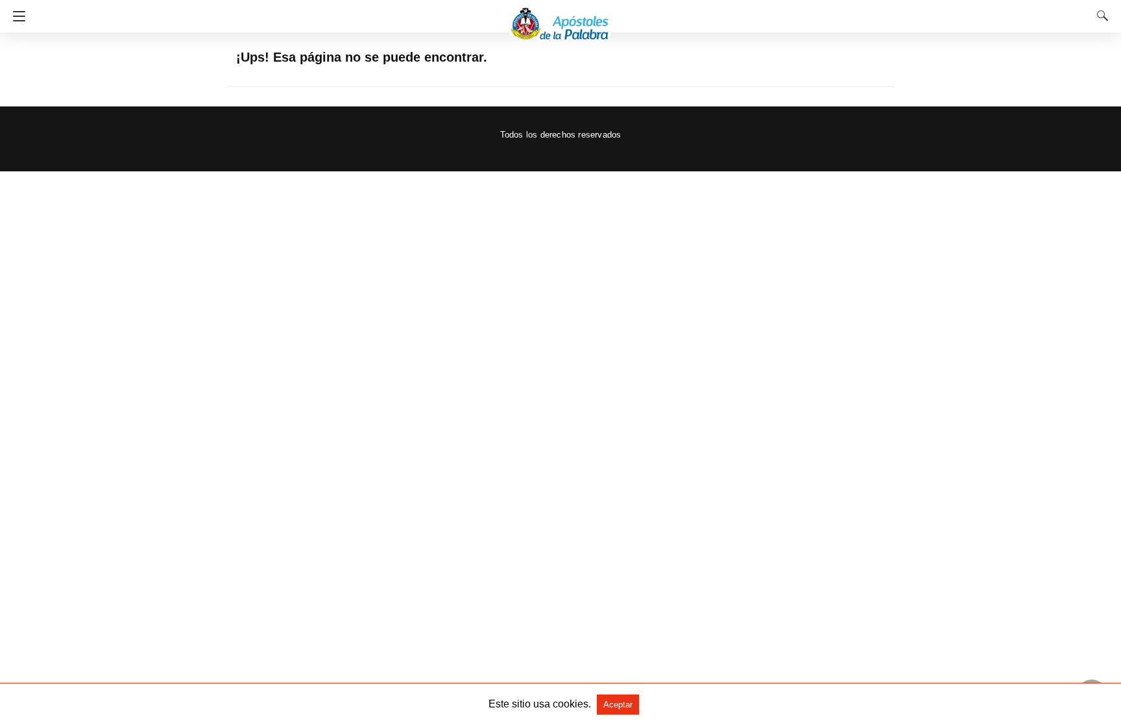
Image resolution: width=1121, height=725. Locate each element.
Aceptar (618, 704)
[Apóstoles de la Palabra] (560, 18)
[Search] (1099, 15)
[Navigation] (16, 16)
